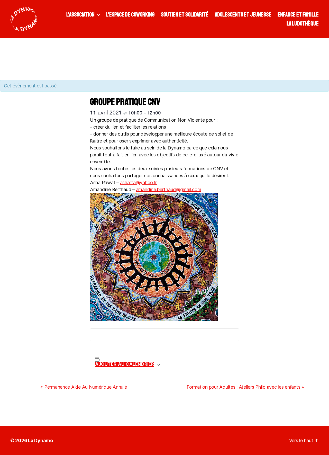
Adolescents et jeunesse (243, 14)
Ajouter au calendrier (124, 364)
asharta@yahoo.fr (138, 182)
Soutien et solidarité (184, 14)
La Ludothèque (303, 23)
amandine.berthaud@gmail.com (168, 189)
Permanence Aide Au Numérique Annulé (83, 387)
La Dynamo (40, 440)
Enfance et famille (298, 14)
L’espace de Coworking (130, 14)
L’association (80, 14)
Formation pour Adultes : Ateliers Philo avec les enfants (245, 387)
